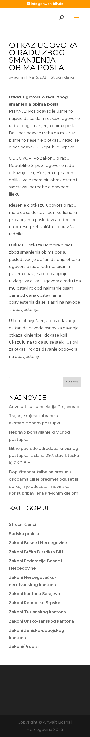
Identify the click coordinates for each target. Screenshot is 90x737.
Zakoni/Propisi (24, 646)
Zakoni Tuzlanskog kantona (37, 612)
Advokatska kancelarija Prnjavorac (44, 406)
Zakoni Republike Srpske (34, 602)
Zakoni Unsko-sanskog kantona (41, 621)
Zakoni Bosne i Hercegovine (38, 542)
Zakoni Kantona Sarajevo (34, 593)
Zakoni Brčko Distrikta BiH (36, 552)
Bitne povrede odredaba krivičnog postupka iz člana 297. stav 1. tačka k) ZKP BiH (44, 455)
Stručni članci (62, 77)
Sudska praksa (24, 533)
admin (19, 77)
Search (72, 382)
